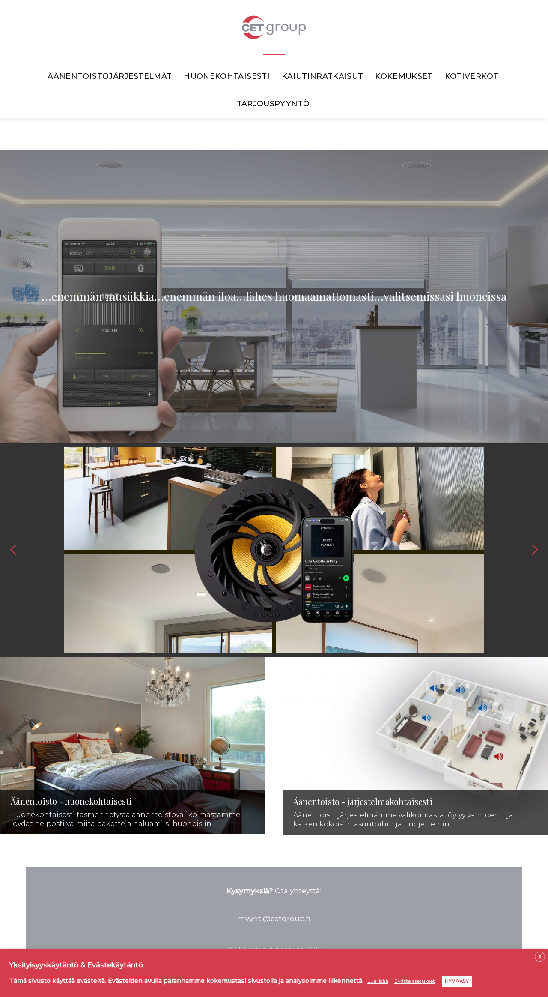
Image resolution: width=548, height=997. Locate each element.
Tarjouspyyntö (273, 103)
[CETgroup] (274, 33)
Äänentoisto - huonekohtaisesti (71, 801)
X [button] (540, 956)
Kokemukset (404, 76)
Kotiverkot (472, 76)
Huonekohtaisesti (227, 76)
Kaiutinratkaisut (322, 76)
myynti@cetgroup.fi (273, 918)
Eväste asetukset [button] (414, 981)
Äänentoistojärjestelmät (110, 76)
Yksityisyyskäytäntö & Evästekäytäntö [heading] (76, 965)
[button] (13, 550)
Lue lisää (377, 981)
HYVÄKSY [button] (457, 981)
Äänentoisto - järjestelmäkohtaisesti (362, 801)
